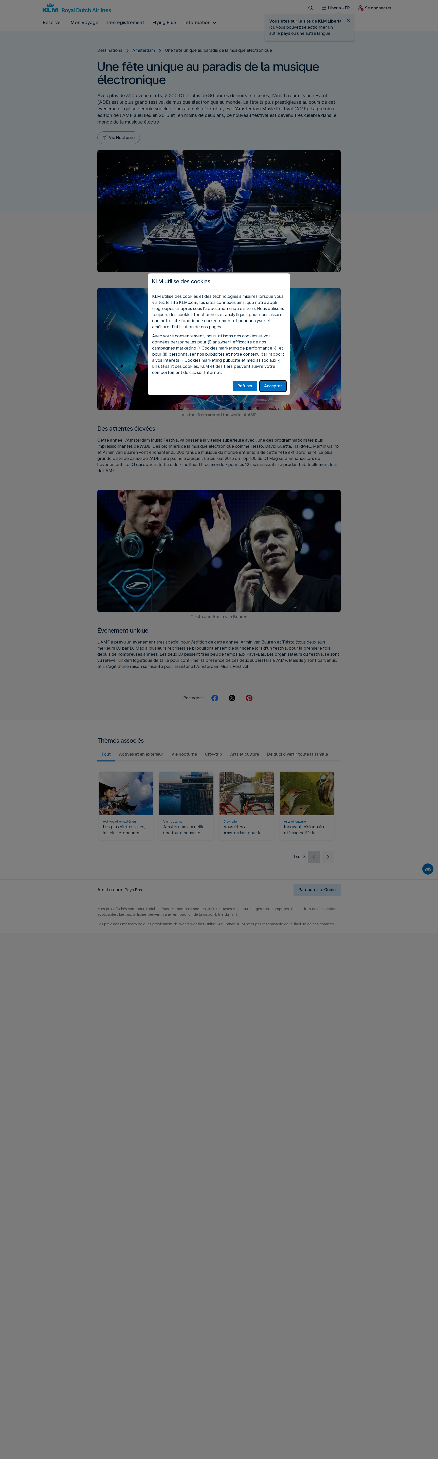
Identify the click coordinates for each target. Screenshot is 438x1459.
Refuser (245, 386)
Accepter (273, 386)
